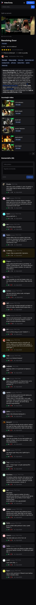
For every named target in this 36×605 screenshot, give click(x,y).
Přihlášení (30, 2)
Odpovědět (19, 192)
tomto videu (10, 89)
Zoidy (8, 340)
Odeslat (30, 177)
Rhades (8, 184)
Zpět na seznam (6, 13)
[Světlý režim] (24, 2)
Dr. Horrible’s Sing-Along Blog (16, 84)
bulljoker (9, 366)
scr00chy (9, 251)
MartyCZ (9, 422)
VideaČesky (8, 3)
